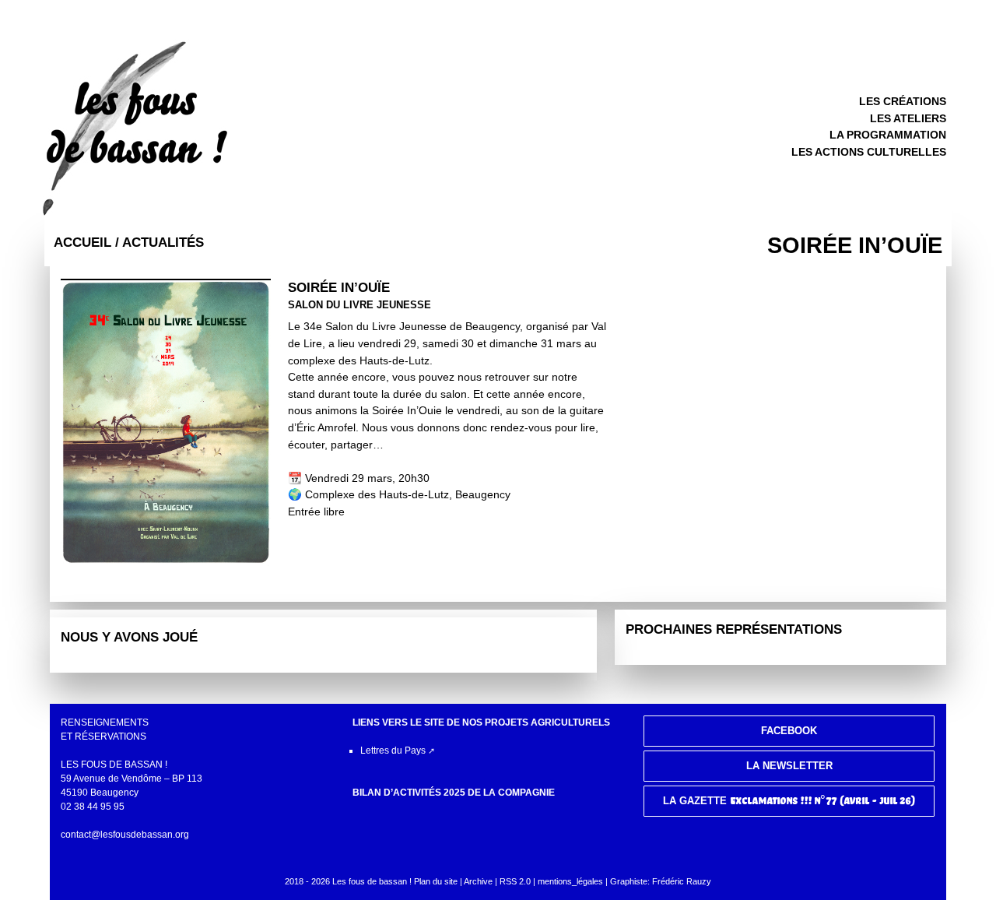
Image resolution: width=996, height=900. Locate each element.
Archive (478, 881)
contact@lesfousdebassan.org (125, 834)
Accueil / (88, 242)
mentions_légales (570, 881)
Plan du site (436, 881)
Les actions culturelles (868, 152)
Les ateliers (908, 118)
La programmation (887, 134)
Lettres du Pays (393, 750)
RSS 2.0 (516, 881)
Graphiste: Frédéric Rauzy (660, 881)
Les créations (902, 101)
